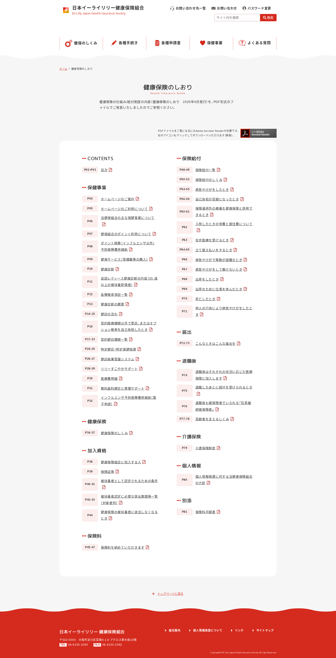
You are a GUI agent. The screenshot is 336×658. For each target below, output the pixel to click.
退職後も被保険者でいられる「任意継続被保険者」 (223, 406)
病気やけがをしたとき (212, 189)
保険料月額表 (205, 512)
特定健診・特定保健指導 (118, 349)
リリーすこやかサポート (119, 369)
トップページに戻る (170, 594)
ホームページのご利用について (124, 209)
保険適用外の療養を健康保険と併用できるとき (224, 212)
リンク (239, 630)
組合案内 (175, 630)
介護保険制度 (205, 448)
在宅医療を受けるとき (212, 240)
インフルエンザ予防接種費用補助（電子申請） (128, 401)
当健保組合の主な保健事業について (128, 218)
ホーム (63, 68)
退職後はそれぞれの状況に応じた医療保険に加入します (224, 375)
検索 (270, 17)
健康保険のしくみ (114, 433)
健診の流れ (109, 314)
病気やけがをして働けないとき (219, 269)
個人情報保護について (207, 630)
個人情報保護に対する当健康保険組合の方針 (224, 480)
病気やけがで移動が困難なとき (219, 260)
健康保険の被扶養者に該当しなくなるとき (129, 515)
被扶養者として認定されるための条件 (129, 481)
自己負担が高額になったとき (217, 199)
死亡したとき (205, 299)
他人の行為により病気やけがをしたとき (224, 311)
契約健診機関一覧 (114, 339)
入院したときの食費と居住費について (224, 224)
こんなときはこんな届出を (215, 343)
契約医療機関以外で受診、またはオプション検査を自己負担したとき (129, 326)
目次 (104, 170)
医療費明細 (109, 378)
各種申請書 (171, 43)
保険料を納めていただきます (122, 547)
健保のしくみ (86, 43)
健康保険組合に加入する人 (121, 462)
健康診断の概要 (112, 304)
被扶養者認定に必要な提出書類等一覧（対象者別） (129, 500)
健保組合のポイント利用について (126, 234)
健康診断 (107, 269)
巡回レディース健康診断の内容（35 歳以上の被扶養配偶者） (129, 282)
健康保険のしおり (82, 68)
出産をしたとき (207, 279)
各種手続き (128, 43)
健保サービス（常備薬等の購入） (124, 259)
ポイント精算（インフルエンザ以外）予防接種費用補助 (128, 246)
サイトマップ (265, 630)
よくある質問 (259, 43)
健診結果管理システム (117, 359)
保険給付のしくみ (209, 180)
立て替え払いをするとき (213, 250)
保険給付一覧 (205, 170)
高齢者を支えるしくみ (212, 419)
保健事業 (215, 43)
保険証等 (107, 472)
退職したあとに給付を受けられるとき (224, 387)
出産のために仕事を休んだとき (219, 289)
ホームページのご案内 (117, 199)
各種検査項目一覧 (114, 295)
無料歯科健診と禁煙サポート (122, 388)
